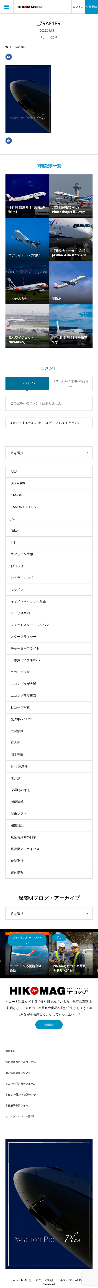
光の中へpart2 (21, 719)
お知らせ (17, 566)
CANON (16, 495)
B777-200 (18, 483)
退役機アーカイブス (25, 849)
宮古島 (15, 743)
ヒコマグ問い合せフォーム (20, 1083)
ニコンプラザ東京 (23, 695)
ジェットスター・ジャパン (30, 625)
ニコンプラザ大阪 (23, 684)
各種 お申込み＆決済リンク (20, 1094)
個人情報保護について (18, 1072)
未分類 (15, 778)
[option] (27, 953)
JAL (13, 518)
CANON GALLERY (23, 507)
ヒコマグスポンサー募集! (19, 1116)
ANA (14, 471)
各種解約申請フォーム (18, 1105)
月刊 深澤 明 (19, 766)
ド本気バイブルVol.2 (25, 660)
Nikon (15, 530)
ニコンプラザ (20, 672)
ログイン (78, 7)
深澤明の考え (20, 790)
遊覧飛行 (17, 860)
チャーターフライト (25, 648)
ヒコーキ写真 (20, 707)
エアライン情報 (22, 554)
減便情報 (17, 801)
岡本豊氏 (17, 754)
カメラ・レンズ (22, 577)
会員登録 (91, 7)
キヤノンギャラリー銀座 (28, 601)
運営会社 (10, 1051)
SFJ (13, 542)
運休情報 (17, 872)
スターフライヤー (23, 636)
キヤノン (17, 589)
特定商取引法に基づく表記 (20, 1061)
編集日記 (17, 825)
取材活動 (17, 731)
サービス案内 (20, 613)
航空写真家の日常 (23, 837)
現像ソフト (19, 813)
